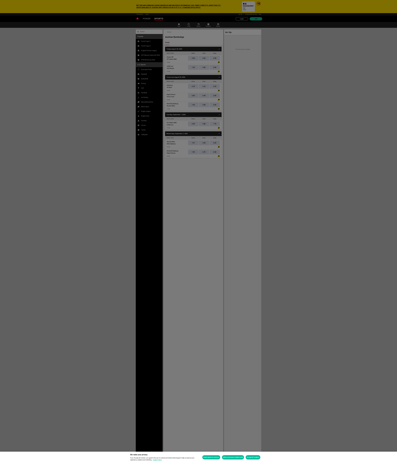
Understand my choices (211, 457)
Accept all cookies (253, 457)
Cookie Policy (157, 460)
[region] (198, 457)
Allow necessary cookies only (233, 457)
